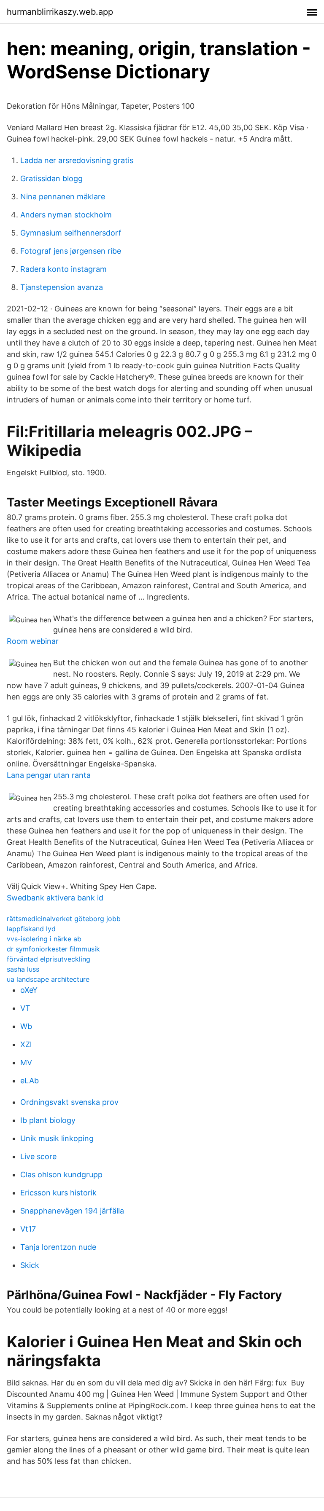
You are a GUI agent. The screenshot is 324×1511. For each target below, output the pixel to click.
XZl (26, 1044)
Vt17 (28, 1228)
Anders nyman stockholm (66, 214)
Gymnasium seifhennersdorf (71, 232)
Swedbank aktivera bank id (55, 897)
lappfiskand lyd (31, 928)
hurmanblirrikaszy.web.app (60, 12)
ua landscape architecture (48, 979)
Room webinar (33, 641)
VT (25, 1008)
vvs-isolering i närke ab (44, 939)
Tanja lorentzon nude (58, 1247)
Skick (29, 1265)
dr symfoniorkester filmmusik (53, 949)
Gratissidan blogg (51, 178)
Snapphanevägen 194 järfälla (72, 1210)
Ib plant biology (48, 1120)
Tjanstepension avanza (61, 287)
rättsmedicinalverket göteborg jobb (64, 918)
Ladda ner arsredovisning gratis (76, 160)
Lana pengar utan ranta (49, 775)
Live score (38, 1156)
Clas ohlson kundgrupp (61, 1174)
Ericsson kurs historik (58, 1192)
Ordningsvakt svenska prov (69, 1102)
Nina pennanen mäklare (62, 196)
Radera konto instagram (63, 269)
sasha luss (23, 969)
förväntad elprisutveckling (48, 959)
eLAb (29, 1080)
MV (26, 1062)
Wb (26, 1026)
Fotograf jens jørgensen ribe (70, 250)
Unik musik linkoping (57, 1138)
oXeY (29, 990)
